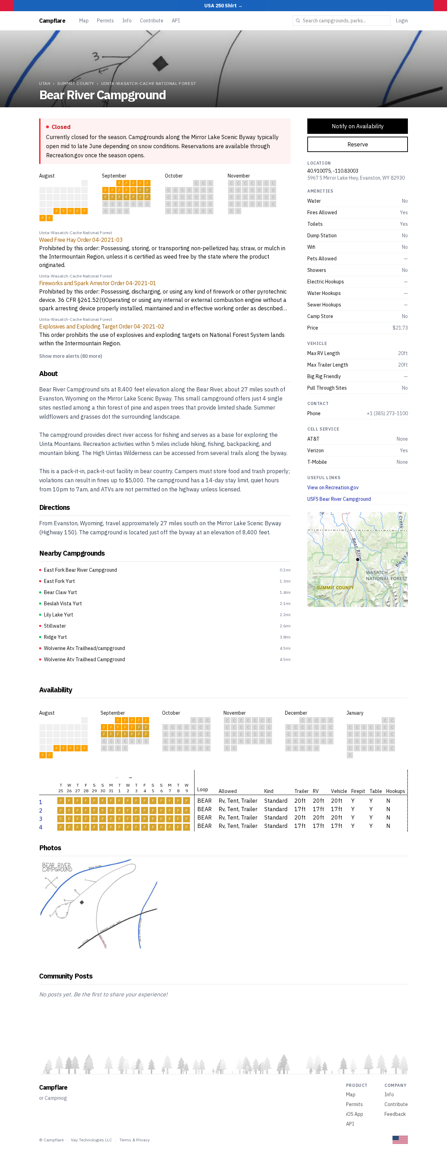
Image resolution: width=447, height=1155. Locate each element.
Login (402, 20)
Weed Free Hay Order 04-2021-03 (81, 239)
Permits (105, 20)
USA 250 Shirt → (223, 5)
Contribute (151, 20)
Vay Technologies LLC (91, 1139)
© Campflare (51, 1139)
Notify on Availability (358, 126)
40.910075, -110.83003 (332, 171)
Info (127, 20)
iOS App (354, 1114)
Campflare (52, 20)
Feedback (395, 1114)
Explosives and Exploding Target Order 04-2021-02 (101, 326)
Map (84, 20)
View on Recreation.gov (333, 487)
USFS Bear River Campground (339, 499)
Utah (44, 83)
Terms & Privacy (134, 1139)
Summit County (75, 83)
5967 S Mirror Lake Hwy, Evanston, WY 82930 (356, 178)
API (176, 20)
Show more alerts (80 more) (70, 356)
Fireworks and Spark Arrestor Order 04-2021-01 (97, 283)
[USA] (400, 1140)
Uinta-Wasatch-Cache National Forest (148, 83)
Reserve (357, 144)
